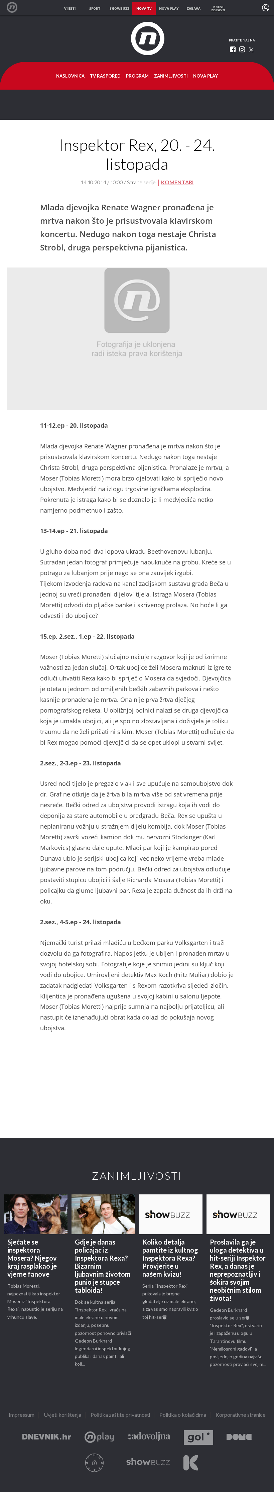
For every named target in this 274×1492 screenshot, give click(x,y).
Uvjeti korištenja (62, 1415)
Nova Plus (99, 1437)
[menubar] (266, 7)
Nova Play (205, 76)
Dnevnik (46, 1437)
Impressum (21, 1415)
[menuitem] (266, 8)
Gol (198, 1437)
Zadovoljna (148, 1437)
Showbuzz (148, 1463)
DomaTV (239, 1437)
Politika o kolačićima (182, 1415)
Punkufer (94, 1463)
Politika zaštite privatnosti (120, 1415)
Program (137, 76)
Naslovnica (70, 76)
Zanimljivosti (171, 76)
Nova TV (15, 7)
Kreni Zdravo (190, 1463)
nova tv (144, 8)
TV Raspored (105, 76)
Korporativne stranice (241, 1415)
